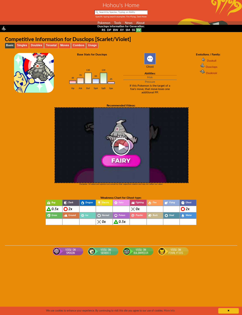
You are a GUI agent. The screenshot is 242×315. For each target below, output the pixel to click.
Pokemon (104, 22)
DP (109, 30)
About (140, 22)
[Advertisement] (121, 285)
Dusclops (211, 67)
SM (128, 30)
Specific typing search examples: (121, 17)
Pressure (150, 82)
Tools (117, 22)
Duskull (211, 60)
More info (169, 311)
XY (122, 30)
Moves (64, 45)
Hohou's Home (121, 5)
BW (115, 30)
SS (133, 30)
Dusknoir (211, 73)
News (128, 22)
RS (103, 30)
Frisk (150, 77)
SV (138, 30)
